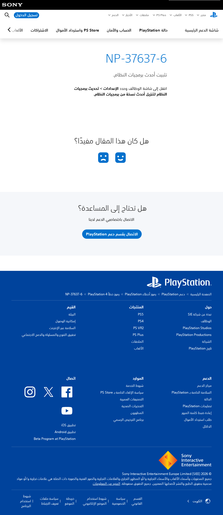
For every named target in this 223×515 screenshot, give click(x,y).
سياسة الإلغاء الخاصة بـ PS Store (122, 392)
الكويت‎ (197, 501)
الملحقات (137, 341)
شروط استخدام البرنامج (25, 501)
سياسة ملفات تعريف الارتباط (49, 501)
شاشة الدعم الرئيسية (202, 30)
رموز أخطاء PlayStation (140, 294)
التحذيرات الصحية (133, 406)
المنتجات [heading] (136, 307)
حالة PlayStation (153, 30)
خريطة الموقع (69, 501)
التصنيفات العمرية (132, 399)
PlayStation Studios (197, 328)
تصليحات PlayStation (197, 406)
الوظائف (206, 321)
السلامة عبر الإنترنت (62, 328)
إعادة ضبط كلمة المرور (197, 412)
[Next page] (10, 29)
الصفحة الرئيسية (201, 294)
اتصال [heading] (71, 378)
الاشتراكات (39, 30)
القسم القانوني (137, 501)
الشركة (207, 341)
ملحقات (144, 15)
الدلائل (207, 426)
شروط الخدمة (135, 385)
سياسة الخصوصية (118, 501)
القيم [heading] (71, 307)
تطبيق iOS (68, 425)
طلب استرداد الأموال (198, 419)
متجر (203, 15)
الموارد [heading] (138, 378)
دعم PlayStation (173, 294)
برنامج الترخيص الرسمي (128, 419)
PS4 (141, 321)
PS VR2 (138, 328)
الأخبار (129, 15)
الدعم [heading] (207, 378)
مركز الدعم (204, 385)
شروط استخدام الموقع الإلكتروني (95, 501)
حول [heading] (208, 307)
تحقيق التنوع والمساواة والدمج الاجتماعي (49, 334)
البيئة (72, 314)
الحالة (208, 399)
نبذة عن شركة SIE (200, 314)
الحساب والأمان (119, 30)
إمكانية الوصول (65, 321)
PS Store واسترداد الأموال (77, 30)
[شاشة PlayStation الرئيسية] (213, 15)
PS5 (141, 314)
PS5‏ (190, 15)
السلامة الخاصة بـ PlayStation (192, 392)
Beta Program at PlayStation (55, 438)
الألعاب (177, 15)
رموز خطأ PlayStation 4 (103, 294)
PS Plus (161, 15)
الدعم (115, 15)
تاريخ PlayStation (200, 348)
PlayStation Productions (194, 334)
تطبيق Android (65, 432)
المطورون (137, 412)
